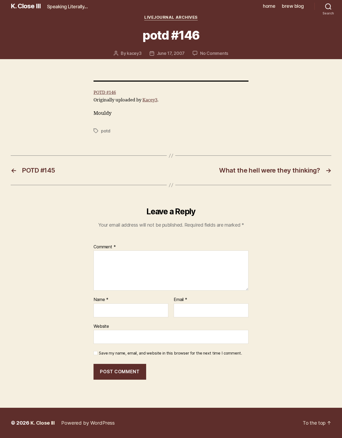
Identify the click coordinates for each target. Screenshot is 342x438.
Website (101, 326)
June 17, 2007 (171, 53)
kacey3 (134, 53)
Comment (105, 247)
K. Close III (26, 6)
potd (105, 131)
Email (180, 299)
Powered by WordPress (88, 423)
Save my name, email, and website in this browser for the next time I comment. (170, 353)
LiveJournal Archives (171, 17)
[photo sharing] (171, 81)
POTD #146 (105, 92)
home (269, 6)
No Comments (214, 53)
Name (101, 299)
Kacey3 (149, 100)
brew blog (293, 6)
